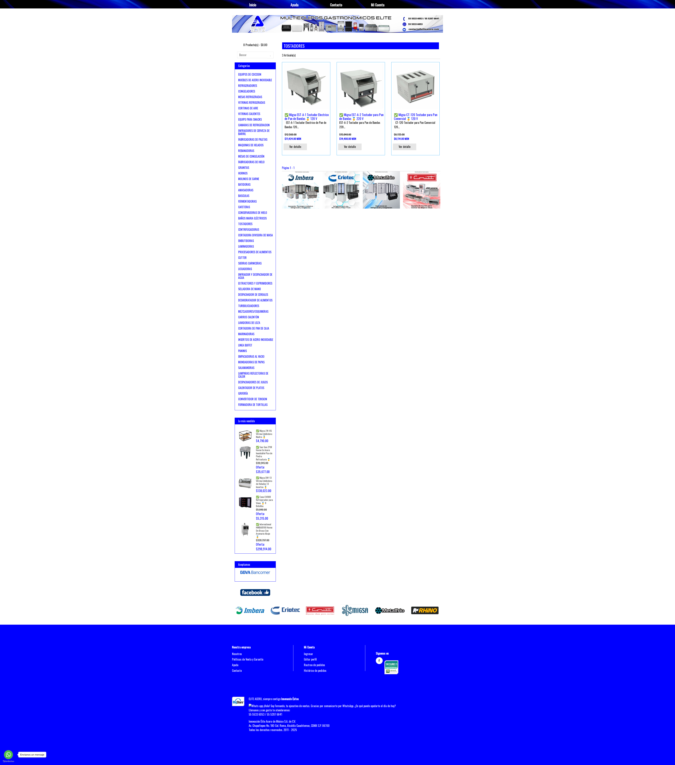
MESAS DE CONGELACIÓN (251, 156)
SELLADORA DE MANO (249, 289)
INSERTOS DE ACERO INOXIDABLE (255, 339)
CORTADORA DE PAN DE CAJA (253, 328)
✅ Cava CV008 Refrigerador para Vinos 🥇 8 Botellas (264, 501)
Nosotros (237, 654)
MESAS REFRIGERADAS (250, 97)
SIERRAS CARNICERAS (250, 263)
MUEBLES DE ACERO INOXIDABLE (255, 80)
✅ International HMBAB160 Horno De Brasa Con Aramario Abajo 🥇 (264, 530)
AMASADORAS (245, 190)
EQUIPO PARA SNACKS (250, 119)
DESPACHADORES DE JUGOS (253, 382)
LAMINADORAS (246, 246)
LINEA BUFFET (245, 345)
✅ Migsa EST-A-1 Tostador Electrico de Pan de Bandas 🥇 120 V (307, 116)
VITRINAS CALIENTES (249, 114)
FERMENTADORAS (247, 201)
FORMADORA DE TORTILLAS (253, 405)
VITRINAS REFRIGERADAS (251, 102)
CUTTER (242, 258)
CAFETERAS (244, 207)
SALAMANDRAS (246, 368)
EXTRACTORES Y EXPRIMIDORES (255, 283)
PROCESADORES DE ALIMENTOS (254, 252)
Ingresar (308, 654)
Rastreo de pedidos (314, 665)
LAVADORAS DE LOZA (249, 323)
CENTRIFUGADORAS (248, 229)
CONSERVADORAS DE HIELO (252, 213)
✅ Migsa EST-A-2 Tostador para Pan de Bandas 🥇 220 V (361, 116)
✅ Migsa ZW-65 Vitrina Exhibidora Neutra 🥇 (264, 434)
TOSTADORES (245, 224)
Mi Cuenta (377, 4)
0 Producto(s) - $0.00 (255, 45)
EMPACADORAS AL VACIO (251, 356)
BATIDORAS (244, 184)
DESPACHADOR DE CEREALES (253, 294)
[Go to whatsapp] (8, 754)
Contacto (336, 4)
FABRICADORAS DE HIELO (251, 162)
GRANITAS (243, 167)
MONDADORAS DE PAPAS (251, 362)
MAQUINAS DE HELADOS (250, 145)
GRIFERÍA (243, 393)
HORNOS (243, 173)
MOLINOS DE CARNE (248, 179)
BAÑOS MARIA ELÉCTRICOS (252, 218)
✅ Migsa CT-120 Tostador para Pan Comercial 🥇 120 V (415, 116)
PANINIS (242, 351)
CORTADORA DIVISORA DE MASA (255, 235)
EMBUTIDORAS (246, 241)
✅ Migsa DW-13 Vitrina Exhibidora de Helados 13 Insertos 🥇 (264, 482)
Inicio (252, 4)
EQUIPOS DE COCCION (249, 74)
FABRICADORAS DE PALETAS (252, 139)
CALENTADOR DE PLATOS (251, 388)
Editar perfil (310, 659)
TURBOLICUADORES (248, 306)
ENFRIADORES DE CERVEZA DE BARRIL (253, 132)
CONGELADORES (246, 91)
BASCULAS (243, 196)
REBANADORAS (246, 151)
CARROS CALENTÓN (248, 317)
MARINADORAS (246, 334)
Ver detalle (295, 147)
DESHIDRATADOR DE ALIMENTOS (255, 300)
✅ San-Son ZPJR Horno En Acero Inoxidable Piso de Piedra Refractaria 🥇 (264, 453)
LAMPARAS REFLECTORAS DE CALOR (253, 375)
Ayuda (294, 4)
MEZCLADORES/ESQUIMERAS (253, 311)
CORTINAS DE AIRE (248, 108)
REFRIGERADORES (247, 86)
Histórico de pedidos (315, 670)
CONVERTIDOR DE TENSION (252, 399)
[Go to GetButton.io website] (8, 761)
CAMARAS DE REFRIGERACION (254, 125)
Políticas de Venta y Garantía (247, 659)
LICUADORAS (245, 269)
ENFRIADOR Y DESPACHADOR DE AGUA (255, 276)
